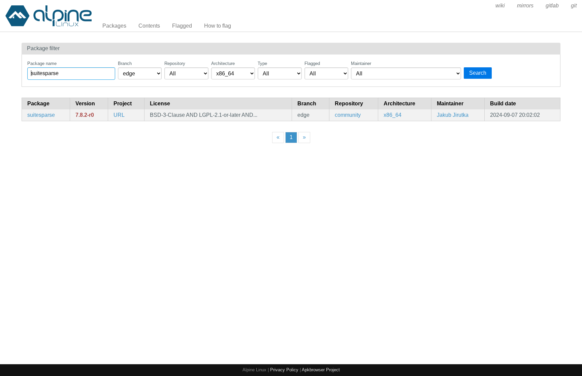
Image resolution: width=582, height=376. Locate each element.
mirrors (525, 5)
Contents (149, 26)
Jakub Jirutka (452, 115)
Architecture (223, 63)
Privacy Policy (284, 369)
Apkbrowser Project (321, 369)
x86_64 (392, 115)
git (574, 5)
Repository (174, 63)
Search (477, 73)
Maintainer (361, 63)
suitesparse (41, 115)
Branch (125, 63)
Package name (42, 63)
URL (119, 115)
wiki (500, 5)
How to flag (217, 26)
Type (262, 63)
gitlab (552, 5)
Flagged (182, 26)
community (348, 115)
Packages (114, 26)
